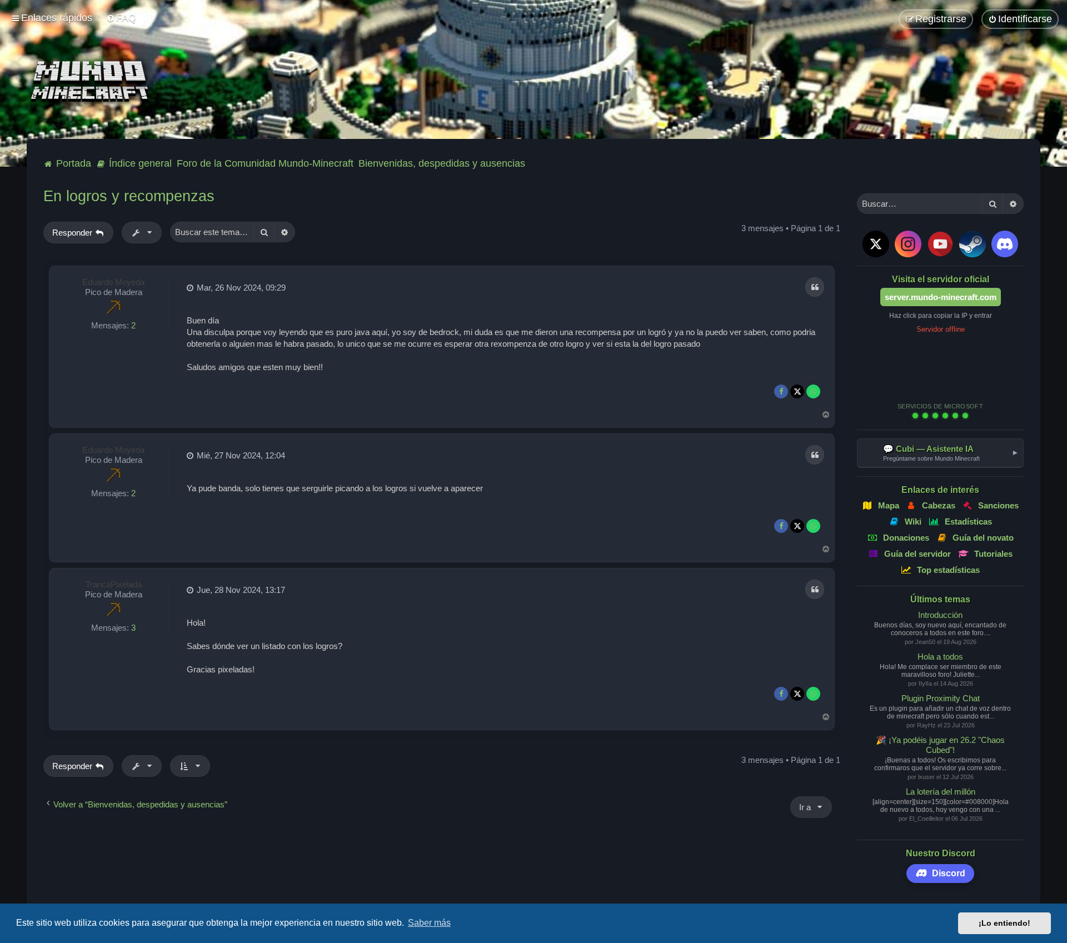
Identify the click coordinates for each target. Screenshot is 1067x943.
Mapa (888, 505)
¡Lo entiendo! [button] (1004, 923)
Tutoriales (993, 553)
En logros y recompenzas (129, 196)
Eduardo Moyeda (113, 282)
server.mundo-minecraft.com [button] (940, 297)
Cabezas (938, 505)
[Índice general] (93, 82)
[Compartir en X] (797, 391)
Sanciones (998, 505)
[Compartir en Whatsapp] (813, 391)
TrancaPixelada (114, 584)
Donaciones (906, 537)
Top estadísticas (948, 570)
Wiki (913, 521)
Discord (948, 873)
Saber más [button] (429, 922)
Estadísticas (968, 521)
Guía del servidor (918, 553)
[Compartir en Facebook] (781, 391)
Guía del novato (983, 537)
